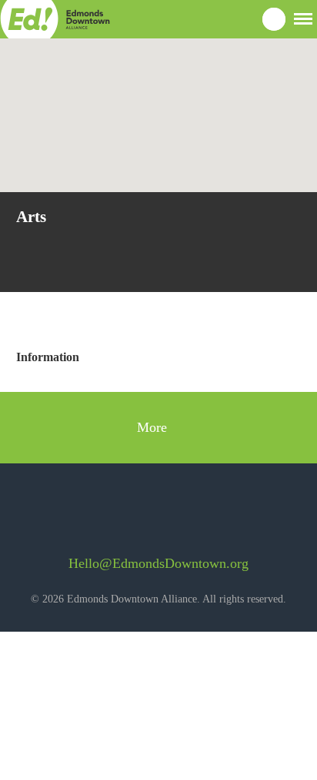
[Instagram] (171, 517)
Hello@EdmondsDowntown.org (158, 563)
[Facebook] (130, 517)
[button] (303, 17)
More (154, 427)
